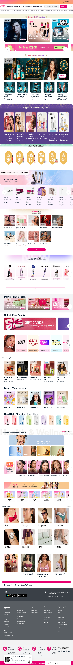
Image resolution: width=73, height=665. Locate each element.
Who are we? (7, 612)
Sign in (63, 6)
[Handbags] (28, 539)
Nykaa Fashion (27, 6)
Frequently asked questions (21, 613)
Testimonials (7, 621)
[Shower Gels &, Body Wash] (58, 420)
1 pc (29, 202)
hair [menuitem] (12, 10)
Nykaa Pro (47, 619)
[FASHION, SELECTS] (11, 563)
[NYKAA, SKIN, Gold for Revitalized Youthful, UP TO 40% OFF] (9, 496)
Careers (6, 614)
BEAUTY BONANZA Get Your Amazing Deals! (15, 2)
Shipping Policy (32, 663)
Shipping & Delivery (22, 621)
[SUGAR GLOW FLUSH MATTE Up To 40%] (49, 398)
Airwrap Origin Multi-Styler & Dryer (63, 199)
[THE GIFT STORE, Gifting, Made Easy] (21, 343)
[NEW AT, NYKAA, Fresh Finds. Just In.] (44, 343)
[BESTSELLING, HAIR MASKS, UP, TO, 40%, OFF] (53, 157)
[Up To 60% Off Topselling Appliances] (36, 177)
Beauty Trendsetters (15, 388)
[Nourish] (28, 451)
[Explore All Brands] (36, 251)
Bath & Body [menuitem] (25, 10)
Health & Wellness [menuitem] (50, 10)
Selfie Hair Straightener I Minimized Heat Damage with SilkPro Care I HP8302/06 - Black (19, 199)
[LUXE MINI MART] (9, 220)
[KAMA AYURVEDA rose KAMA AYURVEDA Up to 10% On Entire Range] (35, 368)
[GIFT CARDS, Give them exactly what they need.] (30, 324)
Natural (59, 629)
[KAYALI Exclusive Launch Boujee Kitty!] (31, 122)
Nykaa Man (47, 615)
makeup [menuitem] (3, 10)
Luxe (59, 631)
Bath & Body (61, 617)
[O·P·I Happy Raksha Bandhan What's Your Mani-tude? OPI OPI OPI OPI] (9, 368)
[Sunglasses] (45, 517)
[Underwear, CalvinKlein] (61, 517)
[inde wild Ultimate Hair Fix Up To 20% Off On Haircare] (62, 368)
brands (16, 6)
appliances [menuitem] (17, 10)
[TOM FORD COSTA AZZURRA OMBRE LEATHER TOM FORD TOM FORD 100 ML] (22, 368)
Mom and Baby (62, 622)
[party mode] (36, 16)
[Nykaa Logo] (3, 6)
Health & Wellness (62, 624)
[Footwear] (61, 539)
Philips (17, 197)
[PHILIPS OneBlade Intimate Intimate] (49, 368)
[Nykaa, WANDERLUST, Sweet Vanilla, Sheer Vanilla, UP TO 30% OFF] (46, 496)
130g (40, 202)
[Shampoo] (21, 420)
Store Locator (20, 616)
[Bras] (11, 517)
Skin (59, 612)
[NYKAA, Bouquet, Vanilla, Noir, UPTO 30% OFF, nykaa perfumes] (59, 496)
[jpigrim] (62, 87)
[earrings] (28, 517)
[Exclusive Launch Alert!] (36, 54)
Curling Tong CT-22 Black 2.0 (8, 199)
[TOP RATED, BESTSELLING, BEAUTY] (64, 157)
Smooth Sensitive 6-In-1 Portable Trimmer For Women (41, 199)
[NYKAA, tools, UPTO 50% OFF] (22, 496)
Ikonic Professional (8, 197)
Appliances (61, 619)
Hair (59, 615)
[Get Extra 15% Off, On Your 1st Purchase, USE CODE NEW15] (36, 47)
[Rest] (44, 451)
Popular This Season (15, 297)
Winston (50, 197)
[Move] (13, 451)
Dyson (61, 197)
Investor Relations (8, 632)
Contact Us (20, 610)
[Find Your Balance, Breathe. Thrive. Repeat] (44, 440)
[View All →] (36, 290)
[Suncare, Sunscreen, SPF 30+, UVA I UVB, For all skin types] (66, 420)
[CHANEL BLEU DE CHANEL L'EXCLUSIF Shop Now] (15, 30)
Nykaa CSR (6, 624)
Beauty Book (34, 610)
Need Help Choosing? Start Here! (21, 414)
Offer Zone (47, 610)
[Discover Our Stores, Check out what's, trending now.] (9, 343)
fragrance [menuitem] (64, 10)
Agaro (28, 197)
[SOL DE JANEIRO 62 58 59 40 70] (42, 122)
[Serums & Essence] (44, 420)
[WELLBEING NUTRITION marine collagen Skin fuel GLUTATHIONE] (35, 398)
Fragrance (60, 627)
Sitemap (46, 622)
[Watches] (11, 539)
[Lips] (7, 420)
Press (5, 619)
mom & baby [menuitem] (40, 10)
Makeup (60, 610)
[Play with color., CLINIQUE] (33, 220)
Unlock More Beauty (14, 315)
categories (9, 6)
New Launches (48, 612)
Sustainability (7, 626)
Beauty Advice (37, 6)
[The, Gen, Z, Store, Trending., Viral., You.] (56, 343)
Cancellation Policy (43, 663)
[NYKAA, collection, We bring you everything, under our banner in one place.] (36, 485)
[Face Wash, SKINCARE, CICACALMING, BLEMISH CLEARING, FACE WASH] (29, 420)
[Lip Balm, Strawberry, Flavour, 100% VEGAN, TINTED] (14, 420)
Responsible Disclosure (7, 629)
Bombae (39, 197)
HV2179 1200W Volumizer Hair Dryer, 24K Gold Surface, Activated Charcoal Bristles (30, 199)
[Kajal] (36, 420)
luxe (20, 6)
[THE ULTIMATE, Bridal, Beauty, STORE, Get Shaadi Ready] (33, 343)
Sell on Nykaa (20, 623)
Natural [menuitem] (33, 10)
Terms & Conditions (20, 663)
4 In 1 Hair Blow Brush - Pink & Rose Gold (51, 199)
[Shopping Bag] (72, 6)
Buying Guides (34, 615)
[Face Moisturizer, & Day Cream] (51, 420)
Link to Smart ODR (8, 635)
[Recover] (59, 451)
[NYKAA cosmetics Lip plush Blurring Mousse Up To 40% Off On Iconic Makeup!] (9, 122)
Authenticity (7, 617)
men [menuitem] (58, 10)
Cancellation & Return (22, 618)
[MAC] (45, 236)
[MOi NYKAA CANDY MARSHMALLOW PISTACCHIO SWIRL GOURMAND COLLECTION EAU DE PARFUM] (62, 398)
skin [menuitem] (8, 10)
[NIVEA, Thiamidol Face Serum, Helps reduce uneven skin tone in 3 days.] (33, 272)
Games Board (34, 612)
